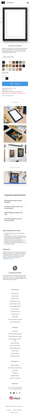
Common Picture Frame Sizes (15, 319)
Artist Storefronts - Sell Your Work (15, 339)
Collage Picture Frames (15, 301)
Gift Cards (15, 331)
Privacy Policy (14, 412)
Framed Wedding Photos (15, 306)
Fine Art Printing (15, 314)
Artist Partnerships (15, 343)
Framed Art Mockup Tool (15, 348)
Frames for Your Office (15, 345)
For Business (15, 373)
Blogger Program (15, 375)
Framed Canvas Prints (15, 322)
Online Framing (15, 296)
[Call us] (17, 393)
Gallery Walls (15, 316)
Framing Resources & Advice (15, 336)
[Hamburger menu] (28, 2)
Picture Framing (15, 298)
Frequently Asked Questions (15, 333)
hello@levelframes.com (8, 258)
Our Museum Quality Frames (15, 367)
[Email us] (13, 393)
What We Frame (15, 293)
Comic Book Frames (15, 311)
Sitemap (9, 410)
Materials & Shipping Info (8, 95)
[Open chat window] (10, 393)
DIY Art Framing (15, 309)
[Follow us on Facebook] (20, 393)
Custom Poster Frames (15, 303)
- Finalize (15, 83)
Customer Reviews (15, 365)
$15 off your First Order (15, 378)
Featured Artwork (15, 353)
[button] (1, 22)
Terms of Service (17, 410)
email (20, 387)
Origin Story (15, 370)
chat (18, 387)
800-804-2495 (17, 389)
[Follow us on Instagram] (15, 399)
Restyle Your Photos (15, 356)
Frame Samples (15, 350)
